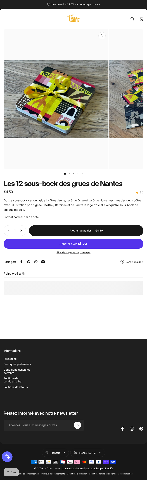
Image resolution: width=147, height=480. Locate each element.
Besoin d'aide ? (134, 261)
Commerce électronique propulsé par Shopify (87, 468)
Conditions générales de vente (17, 371)
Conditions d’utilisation (77, 474)
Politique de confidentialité (12, 380)
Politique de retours (16, 387)
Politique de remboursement (27, 474)
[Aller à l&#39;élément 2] (69, 174)
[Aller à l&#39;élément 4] (78, 174)
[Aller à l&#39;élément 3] (73, 174)
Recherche (10, 358)
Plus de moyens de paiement (74, 252)
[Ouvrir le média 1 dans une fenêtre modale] (102, 35)
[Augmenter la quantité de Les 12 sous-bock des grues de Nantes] (22, 230)
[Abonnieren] (77, 425)
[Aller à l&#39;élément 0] (65, 174)
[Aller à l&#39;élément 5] (82, 174)
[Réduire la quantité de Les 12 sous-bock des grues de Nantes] (8, 230)
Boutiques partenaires (17, 364)
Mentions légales (125, 474)
